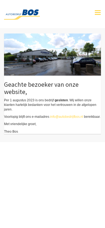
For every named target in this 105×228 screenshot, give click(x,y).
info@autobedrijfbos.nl (66, 117)
